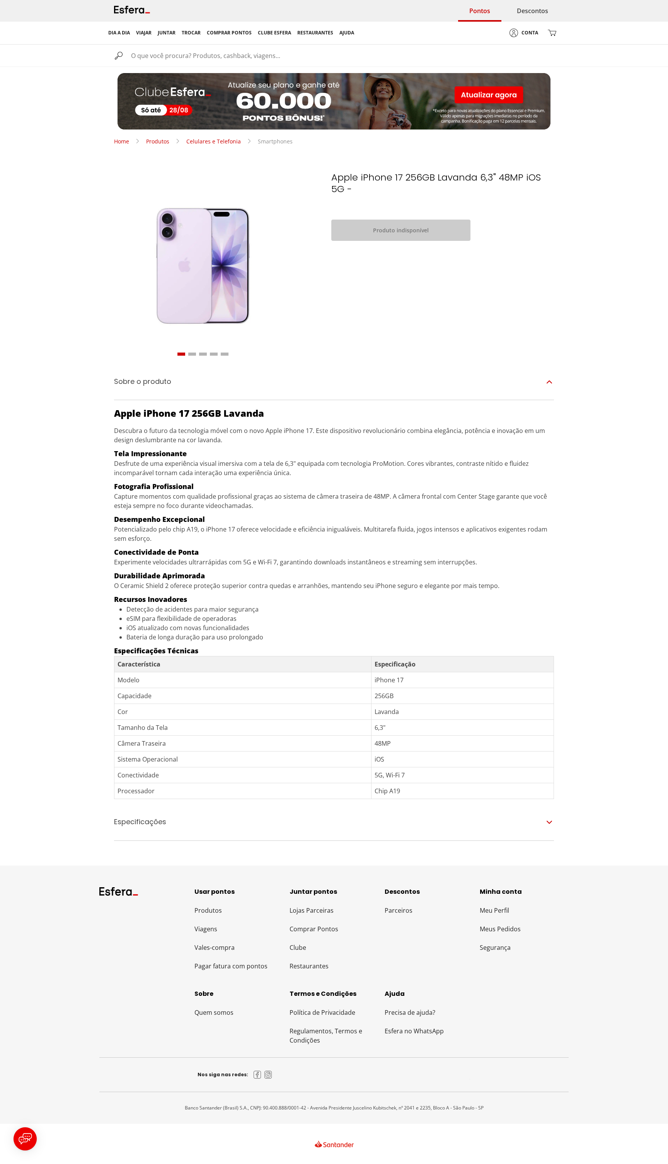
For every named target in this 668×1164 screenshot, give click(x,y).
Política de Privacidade (322, 1012)
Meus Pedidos (500, 929)
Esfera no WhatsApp (414, 1031)
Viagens (205, 929)
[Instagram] (268, 1074)
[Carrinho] (552, 33)
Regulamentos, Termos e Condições (326, 1036)
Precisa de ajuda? (410, 1012)
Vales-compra (214, 947)
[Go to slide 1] (181, 354)
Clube (298, 947)
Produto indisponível (401, 230)
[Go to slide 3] (203, 354)
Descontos (532, 11)
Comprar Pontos (314, 929)
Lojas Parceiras (312, 910)
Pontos (479, 11)
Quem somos (213, 1012)
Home (121, 141)
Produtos (157, 141)
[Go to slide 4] (214, 354)
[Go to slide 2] (192, 354)
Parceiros (398, 910)
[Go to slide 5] (224, 354)
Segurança (495, 947)
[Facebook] (257, 1074)
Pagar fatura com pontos (231, 966)
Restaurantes (309, 966)
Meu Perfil (494, 910)
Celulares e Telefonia (213, 141)
